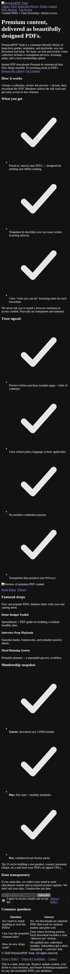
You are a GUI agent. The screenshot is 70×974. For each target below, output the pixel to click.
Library (5, 6)
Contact (52, 6)
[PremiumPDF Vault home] (14, 3)
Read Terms (8, 589)
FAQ (14, 6)
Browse (9, 9)
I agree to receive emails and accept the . (38, 900)
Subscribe (23, 6)
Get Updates (32, 71)
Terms (43, 6)
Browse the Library (12, 71)
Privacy (34, 6)
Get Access (25, 9)
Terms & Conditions (33, 958)
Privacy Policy (54, 900)
